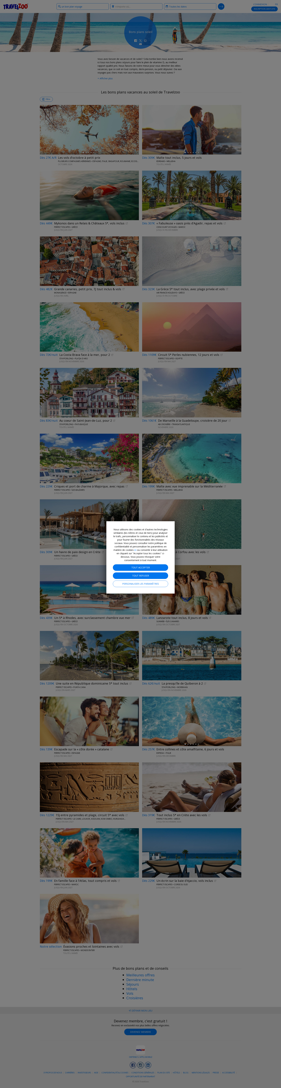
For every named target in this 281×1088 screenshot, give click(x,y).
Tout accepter (140, 567)
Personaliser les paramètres (140, 583)
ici (135, 549)
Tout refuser (140, 575)
